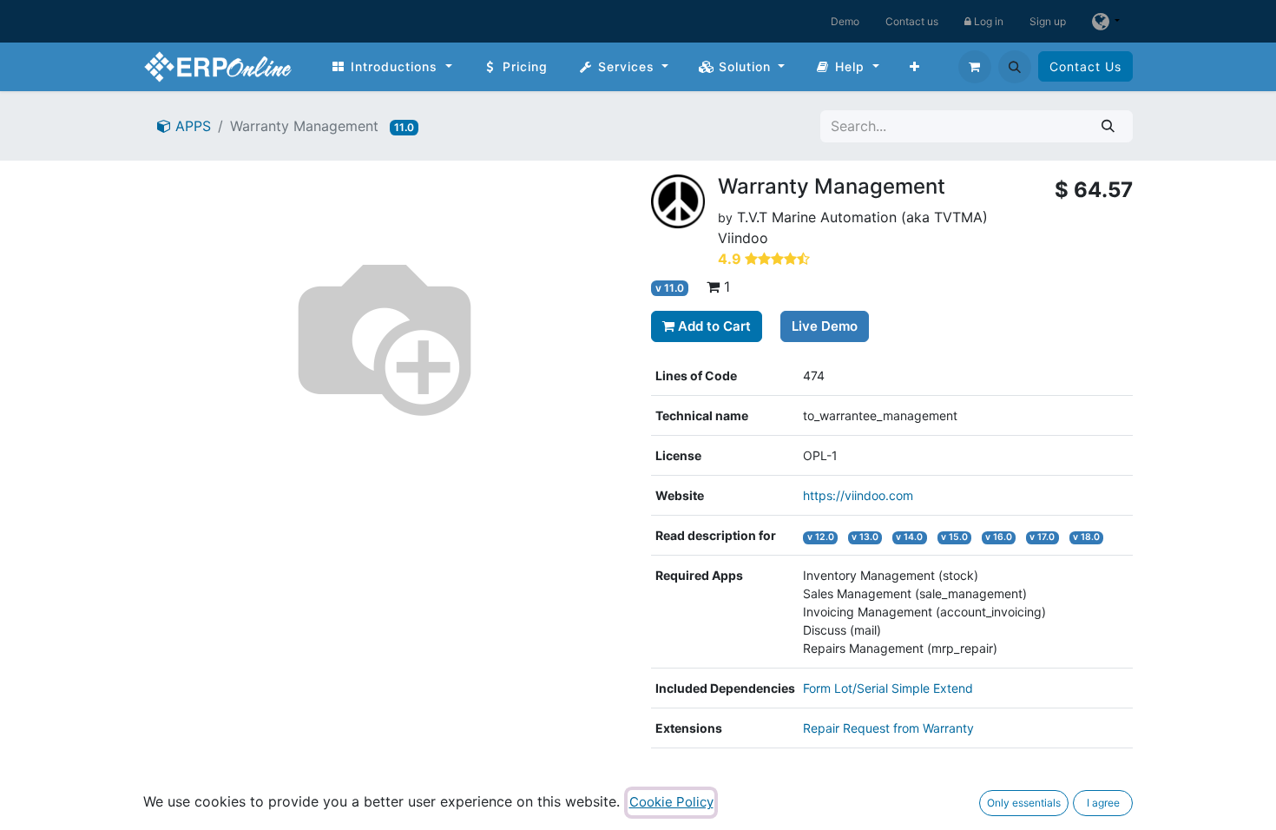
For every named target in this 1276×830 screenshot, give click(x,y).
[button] (1014, 66)
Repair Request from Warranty (888, 728)
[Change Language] (1106, 21)
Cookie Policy (671, 802)
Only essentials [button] (1024, 802)
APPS (191, 126)
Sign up (1047, 21)
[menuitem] (391, 66)
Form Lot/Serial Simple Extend (888, 688)
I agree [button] (1103, 802)
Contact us (911, 21)
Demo (845, 21)
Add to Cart (712, 326)
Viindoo (743, 238)
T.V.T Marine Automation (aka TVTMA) (862, 217)
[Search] (1108, 126)
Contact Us (1085, 66)
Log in (987, 21)
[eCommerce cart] (974, 66)
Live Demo (825, 326)
